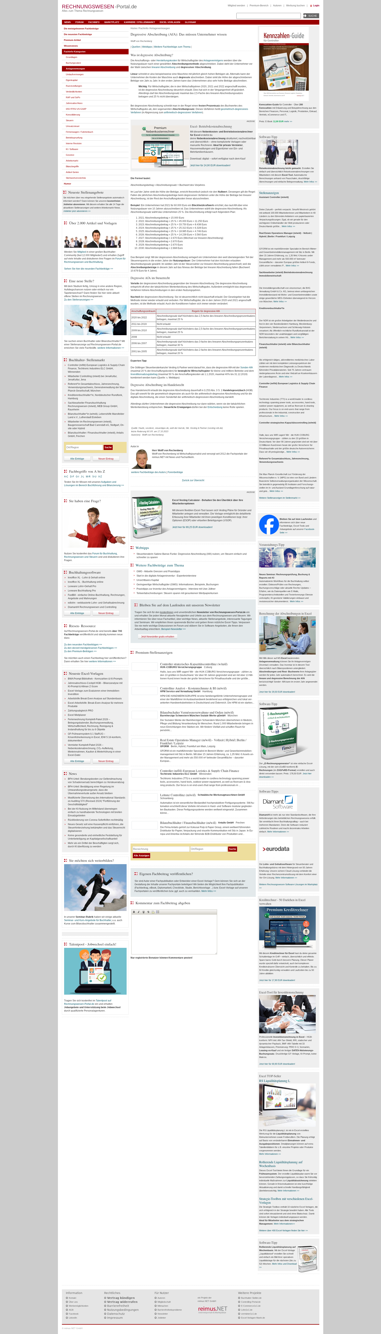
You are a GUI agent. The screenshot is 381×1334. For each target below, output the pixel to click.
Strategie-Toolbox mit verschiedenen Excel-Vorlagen (286, 1200)
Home (134, 28)
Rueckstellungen (74, 86)
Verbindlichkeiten (74, 91)
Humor (67, 183)
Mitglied (81, 251)
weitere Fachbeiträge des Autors (148, 472)
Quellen (136, 46)
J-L (82, 476)
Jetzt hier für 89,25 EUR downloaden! (192, 527)
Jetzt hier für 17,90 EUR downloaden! (277, 980)
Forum (79, 22)
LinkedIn (73, 1318)
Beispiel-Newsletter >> (173, 629)
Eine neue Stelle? (81, 280)
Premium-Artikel (72, 40)
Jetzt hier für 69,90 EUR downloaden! (277, 1064)
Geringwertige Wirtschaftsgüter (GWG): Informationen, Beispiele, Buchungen (178, 584)
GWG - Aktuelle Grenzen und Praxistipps (158, 571)
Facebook (74, 1314)
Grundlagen (71, 57)
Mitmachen (163, 1306)
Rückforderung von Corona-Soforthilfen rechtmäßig (95, 820)
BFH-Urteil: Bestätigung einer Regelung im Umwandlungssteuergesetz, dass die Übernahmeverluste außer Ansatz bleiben (91, 790)
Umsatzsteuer (73, 126)
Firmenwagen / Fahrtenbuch (79, 132)
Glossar (190, 22)
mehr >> (288, 121)
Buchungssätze (73, 63)
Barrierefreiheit (118, 1305)
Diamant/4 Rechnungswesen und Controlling (92, 607)
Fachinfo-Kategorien (75, 51)
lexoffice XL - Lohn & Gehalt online (86, 577)
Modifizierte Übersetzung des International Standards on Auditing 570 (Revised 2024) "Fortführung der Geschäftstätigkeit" (96, 801)
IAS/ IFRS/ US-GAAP (76, 109)
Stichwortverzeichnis (76, 178)
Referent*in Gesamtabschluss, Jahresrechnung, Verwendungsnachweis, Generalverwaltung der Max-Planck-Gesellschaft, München (96, 387)
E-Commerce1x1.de (251, 1306)
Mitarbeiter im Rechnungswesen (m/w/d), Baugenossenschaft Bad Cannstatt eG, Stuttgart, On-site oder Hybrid (96, 425)
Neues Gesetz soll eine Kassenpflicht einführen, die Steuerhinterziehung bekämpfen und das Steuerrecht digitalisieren (96, 827)
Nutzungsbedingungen (123, 1309)
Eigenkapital (71, 80)
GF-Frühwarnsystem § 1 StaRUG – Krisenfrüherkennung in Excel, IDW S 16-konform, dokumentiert (94, 737)
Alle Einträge (77, 458)
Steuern (69, 120)
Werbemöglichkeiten (78, 1306)
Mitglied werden (236, 5)
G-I (77, 476)
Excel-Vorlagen (170, 22)
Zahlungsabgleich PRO (80, 710)
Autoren (277, 5)
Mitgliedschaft (164, 1302)
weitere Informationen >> (110, 347)
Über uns (73, 1302)
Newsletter (163, 1314)
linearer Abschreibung (163, 67)
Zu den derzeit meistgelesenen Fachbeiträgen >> (90, 648)
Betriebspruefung (74, 137)
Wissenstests (71, 46)
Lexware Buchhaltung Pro (82, 590)
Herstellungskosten (166, 60)
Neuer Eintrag (106, 458)
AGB (71, 1310)
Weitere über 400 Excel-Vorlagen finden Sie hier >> (283, 1230)
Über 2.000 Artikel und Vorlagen (93, 223)
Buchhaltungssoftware (85, 572)
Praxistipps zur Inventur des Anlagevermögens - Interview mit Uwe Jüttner (176, 588)
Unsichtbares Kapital (148, 580)
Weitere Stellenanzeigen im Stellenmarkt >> (279, 498)
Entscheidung (215, 407)
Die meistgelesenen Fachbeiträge (81, 28)
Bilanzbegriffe (72, 166)
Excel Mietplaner (77, 715)
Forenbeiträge (175, 472)
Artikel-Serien (72, 172)
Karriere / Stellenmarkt (139, 22)
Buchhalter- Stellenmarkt (87, 359)
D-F (72, 476)
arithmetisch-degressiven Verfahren (183, 112)
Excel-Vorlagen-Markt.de (253, 1318)
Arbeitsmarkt (72, 160)
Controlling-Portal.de (251, 1302)
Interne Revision (74, 143)
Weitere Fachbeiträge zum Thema (172, 46)
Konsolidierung (73, 114)
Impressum (115, 1317)
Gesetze (70, 155)
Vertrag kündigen (121, 1297)
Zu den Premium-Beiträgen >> (80, 651)
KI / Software (72, 149)
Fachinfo (94, 22)
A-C (66, 476)
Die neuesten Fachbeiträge (78, 34)
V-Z (100, 476)
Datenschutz (116, 1313)
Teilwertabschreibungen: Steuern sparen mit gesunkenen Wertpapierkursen (177, 593)
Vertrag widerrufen (122, 1301)
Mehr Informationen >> (278, 831)
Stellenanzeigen (269, 193)
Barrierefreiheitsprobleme (170, 1310)
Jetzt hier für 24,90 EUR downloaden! (210, 165)
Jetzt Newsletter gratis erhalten (157, 636)
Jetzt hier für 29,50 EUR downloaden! (277, 692)
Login (316, 5)
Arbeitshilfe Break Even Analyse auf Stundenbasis (95, 698)
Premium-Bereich (259, 5)
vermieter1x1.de (249, 1314)
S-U (94, 476)
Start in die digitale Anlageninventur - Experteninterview (166, 575)
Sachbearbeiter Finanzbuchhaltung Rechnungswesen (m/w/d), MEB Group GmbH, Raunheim (93, 406)
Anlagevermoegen (160, 28)
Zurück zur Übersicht (193, 480)
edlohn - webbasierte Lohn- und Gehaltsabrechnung (96, 602)
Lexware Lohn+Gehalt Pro (82, 586)
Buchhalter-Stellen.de (251, 1298)
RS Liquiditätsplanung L (274, 1081)
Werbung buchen (295, 5)
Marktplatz (111, 22)
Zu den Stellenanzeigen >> (78, 299)
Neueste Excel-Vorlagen (86, 673)
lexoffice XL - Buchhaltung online (85, 582)
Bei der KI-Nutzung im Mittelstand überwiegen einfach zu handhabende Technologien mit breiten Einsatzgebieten (95, 812)
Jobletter (162, 1318)
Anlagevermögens (213, 60)
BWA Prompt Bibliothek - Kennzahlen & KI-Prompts (95, 678)
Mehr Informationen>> (284, 1224)
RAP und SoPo (73, 97)
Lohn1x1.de (246, 1310)
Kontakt (72, 1298)
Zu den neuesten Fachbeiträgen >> (83, 644)
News (67, 22)
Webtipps (147, 46)
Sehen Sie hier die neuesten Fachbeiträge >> (88, 268)
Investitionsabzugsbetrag (144, 374)
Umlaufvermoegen (75, 74)
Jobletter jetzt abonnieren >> (76, 211)
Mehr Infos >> (208, 891)
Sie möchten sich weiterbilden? (91, 860)
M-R (88, 476)
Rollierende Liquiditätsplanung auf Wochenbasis (280, 1164)
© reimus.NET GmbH (72, 1328)
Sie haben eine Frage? (85, 500)
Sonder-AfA (246, 367)
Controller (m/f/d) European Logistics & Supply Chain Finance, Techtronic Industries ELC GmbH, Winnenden (96, 368)
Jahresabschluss (74, 103)
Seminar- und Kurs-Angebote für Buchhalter (87, 920)
